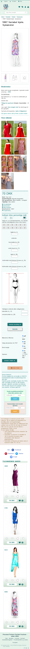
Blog (21, 1)
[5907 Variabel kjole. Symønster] (15, 50)
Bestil (15, 399)
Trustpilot (14, 1)
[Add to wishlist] (20, 501)
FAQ (6, 638)
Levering (17, 638)
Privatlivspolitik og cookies (21, 640)
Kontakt (22, 638)
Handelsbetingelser (7, 640)
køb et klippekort (21, 111)
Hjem (2, 17)
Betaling (11, 638)
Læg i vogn (15, 368)
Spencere (20, 17)
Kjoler (13, 17)
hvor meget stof (13, 107)
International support (4, 1)
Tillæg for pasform (7, 103)
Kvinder (8, 17)
